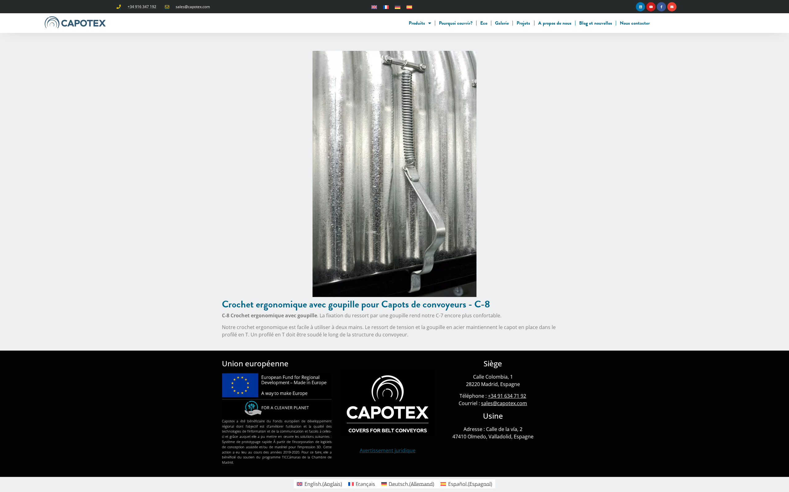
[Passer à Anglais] (374, 6)
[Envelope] (672, 6)
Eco (483, 23)
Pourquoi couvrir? (455, 23)
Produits (417, 23)
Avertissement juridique (387, 450)
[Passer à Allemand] (397, 6)
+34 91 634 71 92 (507, 395)
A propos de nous (554, 23)
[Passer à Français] (386, 6)
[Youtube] (651, 6)
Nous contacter (635, 23)
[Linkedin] (640, 6)
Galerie (502, 23)
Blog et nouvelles (595, 23)
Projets (523, 23)
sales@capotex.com (504, 403)
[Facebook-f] (661, 6)
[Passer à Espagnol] (409, 6)
